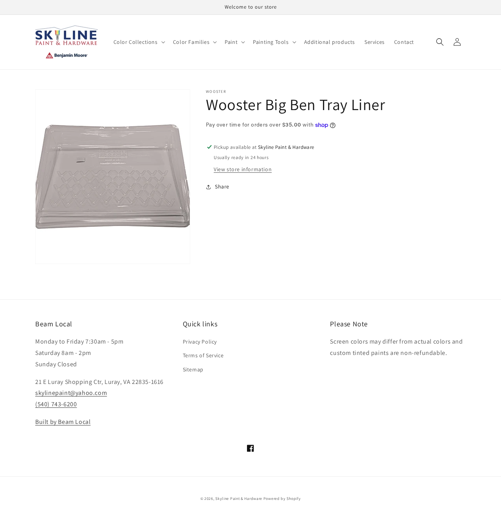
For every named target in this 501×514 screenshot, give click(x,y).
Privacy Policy (200, 341)
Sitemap (193, 369)
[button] (138, 42)
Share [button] (222, 186)
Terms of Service (203, 355)
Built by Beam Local (62, 422)
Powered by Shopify (282, 498)
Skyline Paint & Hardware (238, 498)
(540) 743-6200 (56, 404)
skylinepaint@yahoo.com (71, 393)
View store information (243, 169)
